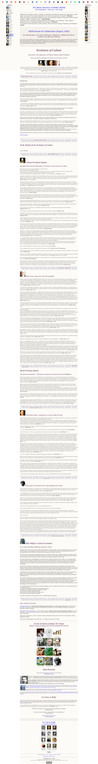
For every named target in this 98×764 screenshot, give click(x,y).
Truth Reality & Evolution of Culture (40, 76)
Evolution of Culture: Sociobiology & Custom (40, 646)
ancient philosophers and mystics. (55, 690)
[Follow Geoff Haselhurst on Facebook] (49, 2)
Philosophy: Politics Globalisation (28, 611)
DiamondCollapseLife (89, 22)
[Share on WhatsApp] (75, 2)
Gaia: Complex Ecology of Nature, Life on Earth (40, 666)
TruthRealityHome (10, 7)
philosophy (75, 686)
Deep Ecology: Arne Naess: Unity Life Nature (57, 656)
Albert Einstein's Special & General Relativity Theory (43, 737)
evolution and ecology (44, 687)
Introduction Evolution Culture (26, 76)
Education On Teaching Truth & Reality (49, 749)
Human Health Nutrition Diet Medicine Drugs (43, 749)
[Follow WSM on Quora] (24, 2)
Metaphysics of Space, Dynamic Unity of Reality (49, 730)
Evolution (58, 754)
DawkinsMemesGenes (89, 19)
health (39, 687)
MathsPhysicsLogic (10, 16)
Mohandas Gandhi (49, 674)
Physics (47, 754)
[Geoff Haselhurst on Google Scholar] (36, 2)
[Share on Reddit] (66, 2)
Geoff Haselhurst (24, 135)
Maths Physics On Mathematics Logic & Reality (54, 730)
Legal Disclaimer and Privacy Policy (49, 756)
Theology (55, 754)
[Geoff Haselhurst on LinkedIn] (7, 2)
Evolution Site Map (88, 42)
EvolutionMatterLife (89, 7)
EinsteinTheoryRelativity (10, 19)
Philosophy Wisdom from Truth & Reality (43, 743)
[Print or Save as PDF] (96, 2)
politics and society (52, 687)
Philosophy (51, 754)
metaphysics (27, 687)
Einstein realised (44, 689)
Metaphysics (43, 754)
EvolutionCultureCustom (89, 16)
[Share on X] (62, 2)
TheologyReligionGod (10, 32)
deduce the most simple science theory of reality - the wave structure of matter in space (45, 685)
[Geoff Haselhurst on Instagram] (2, 2)
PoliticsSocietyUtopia (10, 44)
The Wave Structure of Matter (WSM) (49, 8)
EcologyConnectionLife (89, 28)
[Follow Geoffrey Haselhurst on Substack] (15, 2)
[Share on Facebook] (53, 2)
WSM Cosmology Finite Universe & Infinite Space (54, 737)
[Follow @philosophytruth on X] (58, 2)
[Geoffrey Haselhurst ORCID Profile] (41, 2)
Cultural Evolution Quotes (53, 76)
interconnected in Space (35, 686)
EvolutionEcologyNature (10, 35)
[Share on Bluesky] (70, 2)
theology (31, 687)
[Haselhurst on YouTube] (11, 2)
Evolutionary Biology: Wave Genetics (49, 637)
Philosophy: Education (25, 606)
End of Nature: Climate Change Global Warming (49, 666)
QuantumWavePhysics (10, 22)
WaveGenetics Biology (89, 10)
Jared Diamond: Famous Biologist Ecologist (57, 646)
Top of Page (74, 77)
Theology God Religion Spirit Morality (49, 743)
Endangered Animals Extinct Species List (41, 656)
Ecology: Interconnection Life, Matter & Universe (49, 656)
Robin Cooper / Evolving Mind (65, 76)
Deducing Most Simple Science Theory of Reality (43, 730)
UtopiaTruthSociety (89, 39)
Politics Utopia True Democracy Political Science (54, 749)
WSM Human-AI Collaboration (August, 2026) (49, 31)
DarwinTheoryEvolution (89, 13)
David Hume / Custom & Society (36, 77)
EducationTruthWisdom (11, 41)
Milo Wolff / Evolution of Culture (57, 77)
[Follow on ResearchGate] (28, 2)
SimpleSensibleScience (10, 10)
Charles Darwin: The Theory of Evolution (57, 637)
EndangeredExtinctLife (90, 25)
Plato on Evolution (46, 77)
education (35, 687)
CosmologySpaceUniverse (11, 26)
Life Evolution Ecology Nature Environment (54, 743)
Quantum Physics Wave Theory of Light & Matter (49, 737)
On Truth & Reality (49, 723)
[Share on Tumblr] (83, 2)
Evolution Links (68, 77)
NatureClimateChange (89, 36)
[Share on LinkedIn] (79, 2)
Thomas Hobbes (49, 716)
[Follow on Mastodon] (45, 2)
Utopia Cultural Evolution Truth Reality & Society (57, 666)
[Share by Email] (92, 2)
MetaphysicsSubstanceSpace (11, 13)
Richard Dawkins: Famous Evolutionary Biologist (49, 646)
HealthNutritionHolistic (10, 38)
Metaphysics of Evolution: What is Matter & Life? (40, 637)
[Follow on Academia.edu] (32, 2)
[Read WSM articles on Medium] (19, 2)
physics (71, 686)
